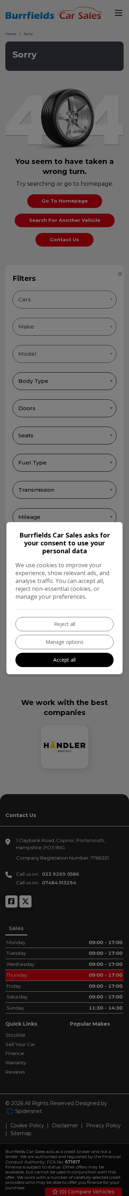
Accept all (64, 659)
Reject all (64, 624)
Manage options (64, 641)
